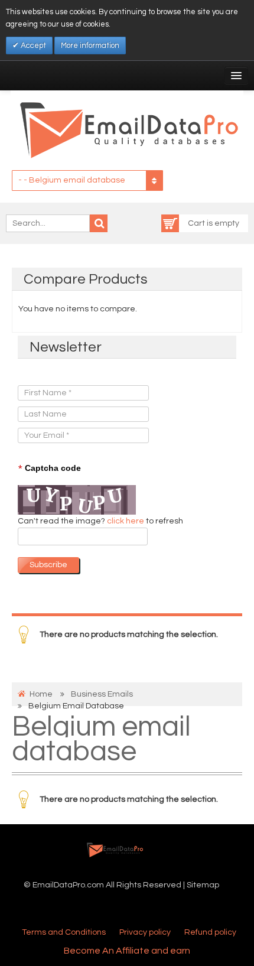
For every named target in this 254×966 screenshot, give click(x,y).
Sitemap (203, 885)
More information (90, 45)
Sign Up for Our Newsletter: (69, 373)
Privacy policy (145, 932)
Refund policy (210, 932)
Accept (32, 45)
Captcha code (49, 468)
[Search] (99, 223)
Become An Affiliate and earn (127, 950)
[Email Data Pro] (127, 128)
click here (126, 521)
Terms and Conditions (64, 932)
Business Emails (102, 694)
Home (41, 694)
